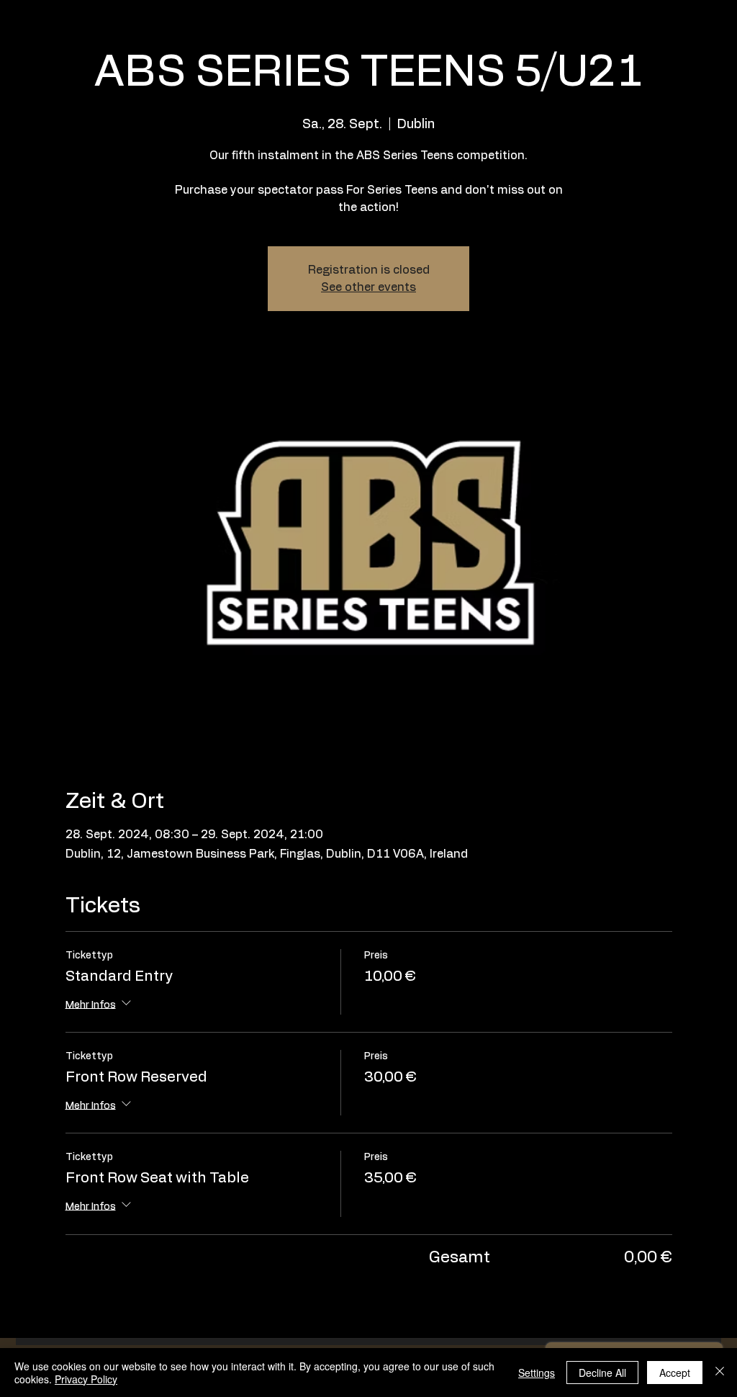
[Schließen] (719, 1372)
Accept (674, 1372)
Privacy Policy (86, 1379)
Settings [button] (536, 1372)
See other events (368, 287)
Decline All (602, 1372)
